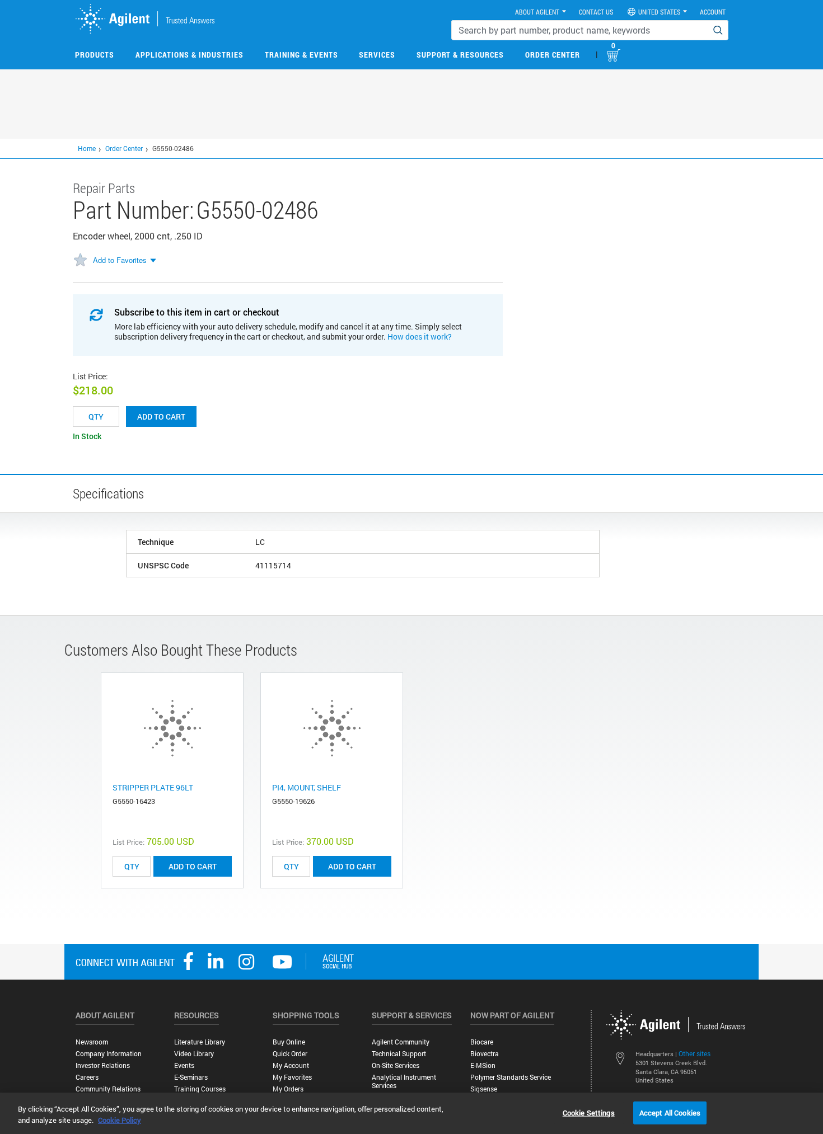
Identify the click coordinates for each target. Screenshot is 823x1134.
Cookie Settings (589, 1112)
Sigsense (483, 1089)
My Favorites (292, 1077)
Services (377, 54)
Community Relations (108, 1089)
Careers (87, 1077)
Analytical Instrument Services (404, 1081)
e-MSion (482, 1065)
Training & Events (301, 54)
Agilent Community (400, 1042)
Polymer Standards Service (510, 1077)
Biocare (481, 1042)
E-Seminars (191, 1077)
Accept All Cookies (669, 1112)
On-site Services (395, 1065)
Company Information (109, 1054)
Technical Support (399, 1054)
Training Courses (200, 1089)
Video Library (194, 1054)
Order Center (552, 54)
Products (94, 54)
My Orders (288, 1089)
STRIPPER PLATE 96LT (153, 787)
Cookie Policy (119, 1120)
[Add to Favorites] (80, 260)
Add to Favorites (120, 260)
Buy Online (289, 1042)
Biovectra (484, 1054)
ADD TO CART (193, 866)
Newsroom (92, 1042)
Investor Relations (103, 1065)
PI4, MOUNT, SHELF (306, 787)
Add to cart (161, 416)
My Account (291, 1065)
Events (184, 1065)
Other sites (694, 1053)
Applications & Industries (189, 54)
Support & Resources (460, 54)
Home (87, 148)
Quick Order (290, 1054)
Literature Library (199, 1042)
